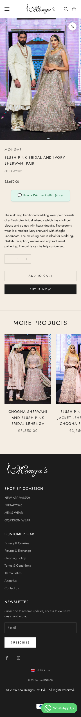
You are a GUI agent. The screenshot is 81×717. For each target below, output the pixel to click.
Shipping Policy (15, 558)
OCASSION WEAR (17, 520)
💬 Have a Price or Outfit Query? (40, 195)
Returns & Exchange (17, 550)
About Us (10, 580)
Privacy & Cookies (16, 543)
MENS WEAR (13, 512)
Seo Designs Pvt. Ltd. (32, 690)
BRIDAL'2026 (13, 505)
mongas (13, 149)
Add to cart (41, 276)
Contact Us (11, 588)
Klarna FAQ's (13, 573)
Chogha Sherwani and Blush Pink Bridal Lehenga (28, 417)
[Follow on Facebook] (6, 658)
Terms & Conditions (17, 565)
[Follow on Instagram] (18, 658)
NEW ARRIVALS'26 (17, 497)
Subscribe (20, 642)
